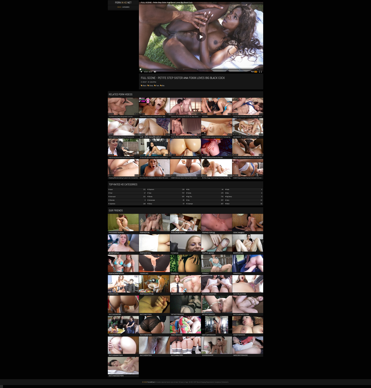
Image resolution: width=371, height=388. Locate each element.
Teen (157, 85)
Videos (119, 7)
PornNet (123, 2)
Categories (125, 7)
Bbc (163, 85)
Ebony (151, 85)
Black (144, 85)
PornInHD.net (151, 382)
